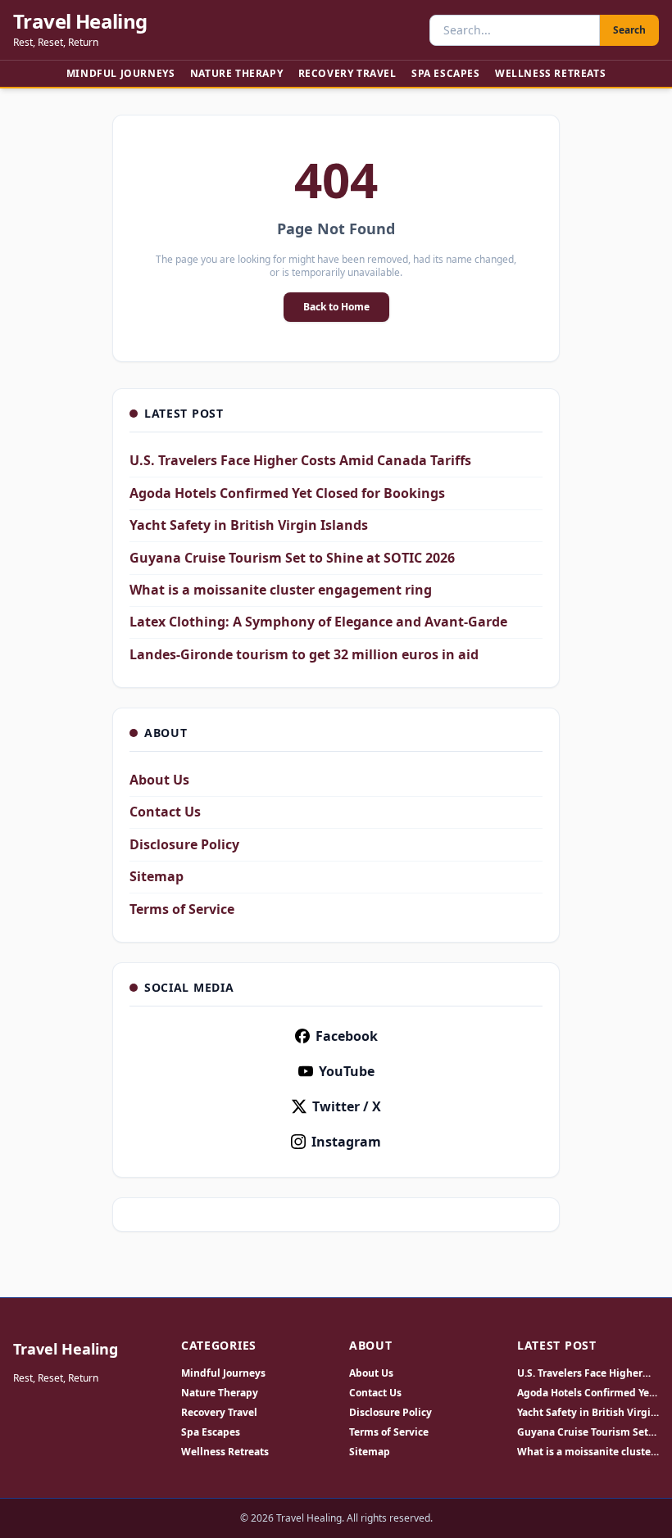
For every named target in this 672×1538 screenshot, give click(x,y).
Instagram (346, 1142)
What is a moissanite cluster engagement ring (280, 590)
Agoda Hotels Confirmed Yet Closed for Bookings (287, 493)
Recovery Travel (347, 73)
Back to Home (336, 307)
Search (629, 30)
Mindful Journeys (120, 73)
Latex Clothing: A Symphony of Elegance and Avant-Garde (318, 622)
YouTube (347, 1071)
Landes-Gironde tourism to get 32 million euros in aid (304, 654)
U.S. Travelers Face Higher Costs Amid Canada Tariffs (300, 460)
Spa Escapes (445, 73)
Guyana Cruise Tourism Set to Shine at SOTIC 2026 (292, 558)
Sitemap (156, 876)
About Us (159, 780)
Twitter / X (346, 1106)
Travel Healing (80, 21)
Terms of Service (181, 909)
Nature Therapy (236, 73)
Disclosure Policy (184, 844)
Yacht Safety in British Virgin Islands (248, 525)
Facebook (347, 1036)
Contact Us (165, 812)
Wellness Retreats (550, 73)
